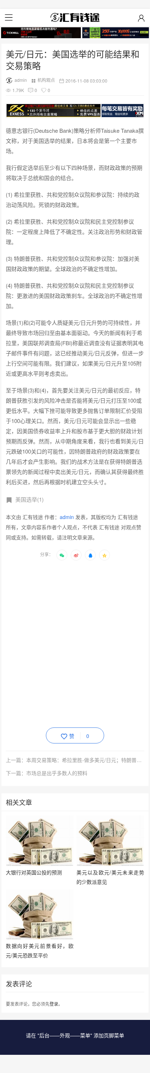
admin (21, 80)
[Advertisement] (75, 643)
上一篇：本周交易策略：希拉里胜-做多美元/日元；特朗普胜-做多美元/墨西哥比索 (75, 759)
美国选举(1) (29, 499)
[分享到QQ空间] (104, 555)
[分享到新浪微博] (76, 555)
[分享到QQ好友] (90, 555)
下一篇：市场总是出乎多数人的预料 (46, 773)
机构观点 (46, 80)
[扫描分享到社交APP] (61, 555)
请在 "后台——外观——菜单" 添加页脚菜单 (75, 1035)
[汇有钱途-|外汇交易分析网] (75, 17)
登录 (54, 1004)
